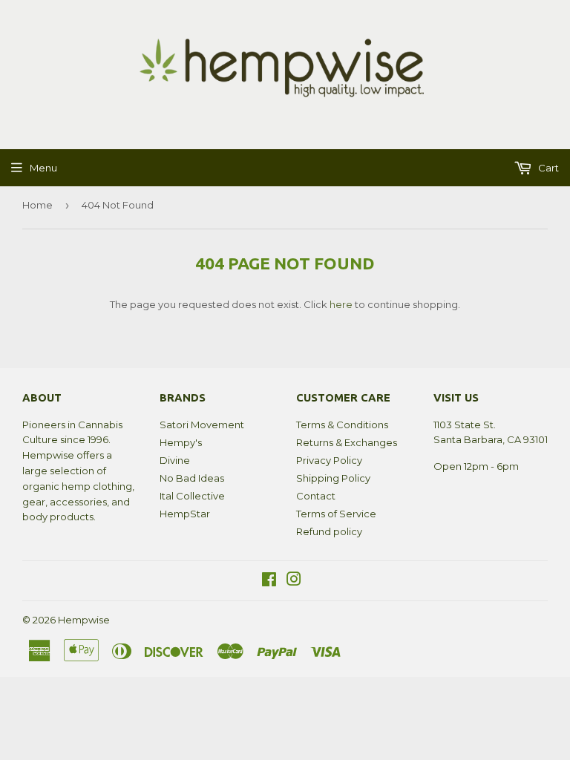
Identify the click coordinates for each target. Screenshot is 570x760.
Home (37, 205)
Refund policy (329, 531)
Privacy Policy (329, 460)
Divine (175, 460)
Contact (315, 496)
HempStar (185, 514)
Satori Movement (202, 424)
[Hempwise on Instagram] (293, 581)
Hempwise (84, 620)
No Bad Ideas (192, 478)
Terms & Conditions (342, 424)
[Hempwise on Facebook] (269, 581)
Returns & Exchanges (346, 442)
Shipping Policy (333, 478)
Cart (547, 168)
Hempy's (181, 442)
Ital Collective (192, 496)
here (341, 304)
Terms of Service (336, 514)
